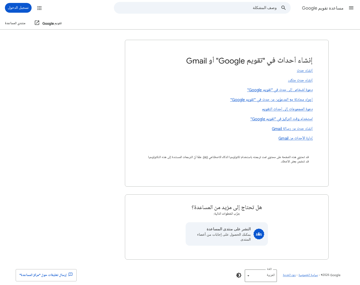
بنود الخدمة (289, 275)
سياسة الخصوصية (308, 275)
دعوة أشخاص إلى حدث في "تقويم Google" (280, 90)
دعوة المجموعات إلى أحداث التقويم (287, 109)
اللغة (269, 269)
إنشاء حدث (305, 70)
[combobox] (195, 7)
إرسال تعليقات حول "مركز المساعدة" (43, 275)
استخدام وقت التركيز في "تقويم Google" (281, 119)
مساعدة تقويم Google (323, 8)
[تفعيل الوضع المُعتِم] (239, 275)
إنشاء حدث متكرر (300, 80)
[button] (351, 8)
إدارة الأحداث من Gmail (295, 138)
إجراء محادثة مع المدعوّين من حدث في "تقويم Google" (271, 99)
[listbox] (261, 275)
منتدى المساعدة (15, 23)
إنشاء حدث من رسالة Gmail (292, 128)
